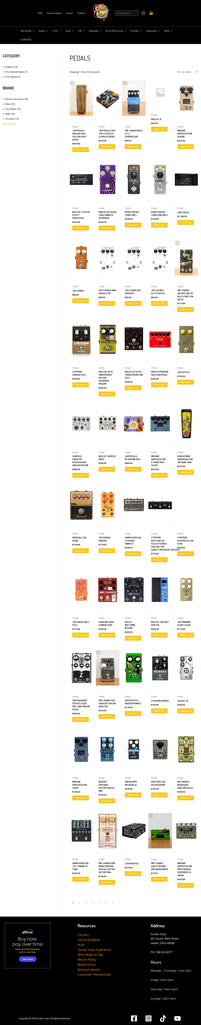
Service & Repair (89, 940)
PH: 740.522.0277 (161, 952)
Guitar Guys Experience (94, 950)
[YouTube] (177, 1018)
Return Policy (87, 959)
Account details (89, 969)
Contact (83, 935)
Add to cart (80, 149)
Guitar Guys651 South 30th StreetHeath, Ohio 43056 (165, 938)
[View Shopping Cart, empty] (151, 13)
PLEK (81, 945)
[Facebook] (134, 1018)
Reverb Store (87, 964)
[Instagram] (148, 1018)
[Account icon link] (143, 13)
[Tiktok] (163, 1018)
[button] (32, 31)
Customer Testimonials (94, 974)
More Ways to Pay (90, 954)
